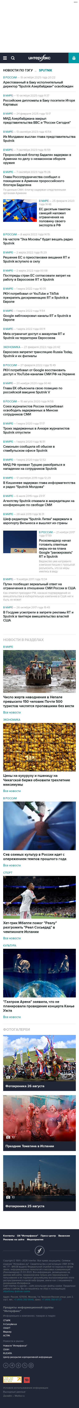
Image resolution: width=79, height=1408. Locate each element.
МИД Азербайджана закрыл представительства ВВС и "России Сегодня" (37, 121)
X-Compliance (10, 1324)
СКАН (6, 1349)
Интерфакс (39, 58)
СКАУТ (6, 1328)
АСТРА (6, 1335)
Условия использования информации (25, 1387)
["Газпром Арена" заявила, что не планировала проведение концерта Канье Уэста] (39, 996)
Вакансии (64, 1235)
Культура (9, 945)
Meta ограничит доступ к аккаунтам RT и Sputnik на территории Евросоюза (34, 336)
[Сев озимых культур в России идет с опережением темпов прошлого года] (39, 849)
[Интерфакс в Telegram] (12, 1365)
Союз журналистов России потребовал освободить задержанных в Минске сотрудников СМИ (33, 410)
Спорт (7, 872)
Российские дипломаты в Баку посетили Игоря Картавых (39, 103)
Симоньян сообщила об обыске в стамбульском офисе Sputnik (29, 449)
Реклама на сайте (13, 1239)
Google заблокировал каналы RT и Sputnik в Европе (37, 318)
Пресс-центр (48, 1235)
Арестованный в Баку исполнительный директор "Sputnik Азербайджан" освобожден (38, 84)
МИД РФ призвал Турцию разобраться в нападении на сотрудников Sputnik (34, 467)
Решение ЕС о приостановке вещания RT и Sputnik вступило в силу (36, 260)
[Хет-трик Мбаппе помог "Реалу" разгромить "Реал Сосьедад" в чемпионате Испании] (39, 917)
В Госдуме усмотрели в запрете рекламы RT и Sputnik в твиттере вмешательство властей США (38, 616)
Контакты (9, 1235)
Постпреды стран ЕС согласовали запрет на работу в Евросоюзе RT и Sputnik (36, 278)
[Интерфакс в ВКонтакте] (18, 1365)
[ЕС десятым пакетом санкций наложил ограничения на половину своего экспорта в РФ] (20, 211)
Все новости (12, 712)
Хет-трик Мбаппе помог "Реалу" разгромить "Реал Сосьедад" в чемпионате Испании (30, 927)
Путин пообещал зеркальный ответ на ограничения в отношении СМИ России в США (39, 586)
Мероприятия (35, 1239)
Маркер (7, 1331)
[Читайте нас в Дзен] (6, 1365)
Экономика (11, 347)
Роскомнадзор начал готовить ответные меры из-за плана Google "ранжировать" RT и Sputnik (55, 549)
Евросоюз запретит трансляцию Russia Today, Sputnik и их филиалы (38, 354)
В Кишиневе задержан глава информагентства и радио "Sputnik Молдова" (39, 485)
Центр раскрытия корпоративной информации (27, 1357)
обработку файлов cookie (16, 1291)
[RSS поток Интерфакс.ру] (25, 1365)
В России (10, 77)
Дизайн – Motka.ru (14, 1395)
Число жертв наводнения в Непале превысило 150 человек (38, 701)
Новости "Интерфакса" (15, 1345)
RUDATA (7, 1353)
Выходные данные (14, 1391)
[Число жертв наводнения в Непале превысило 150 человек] (39, 692)
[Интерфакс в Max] (31, 1365)
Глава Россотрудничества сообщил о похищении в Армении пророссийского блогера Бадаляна (33, 181)
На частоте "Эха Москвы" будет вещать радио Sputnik (38, 241)
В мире (8, 95)
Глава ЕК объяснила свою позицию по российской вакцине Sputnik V (32, 390)
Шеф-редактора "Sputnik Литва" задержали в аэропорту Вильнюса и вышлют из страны (37, 521)
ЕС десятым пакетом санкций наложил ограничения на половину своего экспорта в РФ (54, 217)
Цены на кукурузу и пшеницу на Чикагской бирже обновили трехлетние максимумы (36, 780)
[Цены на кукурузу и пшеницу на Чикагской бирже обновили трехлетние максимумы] (39, 770)
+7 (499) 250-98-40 (24, 1299)
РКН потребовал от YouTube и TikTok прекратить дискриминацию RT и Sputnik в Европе (35, 298)
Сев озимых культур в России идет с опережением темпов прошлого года (34, 857)
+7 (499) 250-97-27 (52, 1299)
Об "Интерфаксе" (27, 1235)
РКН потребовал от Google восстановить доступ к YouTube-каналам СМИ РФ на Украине (39, 372)
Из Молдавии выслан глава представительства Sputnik (39, 139)
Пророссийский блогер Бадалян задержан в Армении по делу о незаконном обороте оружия (37, 159)
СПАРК (7, 1320)
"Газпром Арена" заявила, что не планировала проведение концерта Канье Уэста (38, 1006)
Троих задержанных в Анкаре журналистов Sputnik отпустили (36, 431)
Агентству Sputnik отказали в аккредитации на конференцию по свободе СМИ (38, 503)
